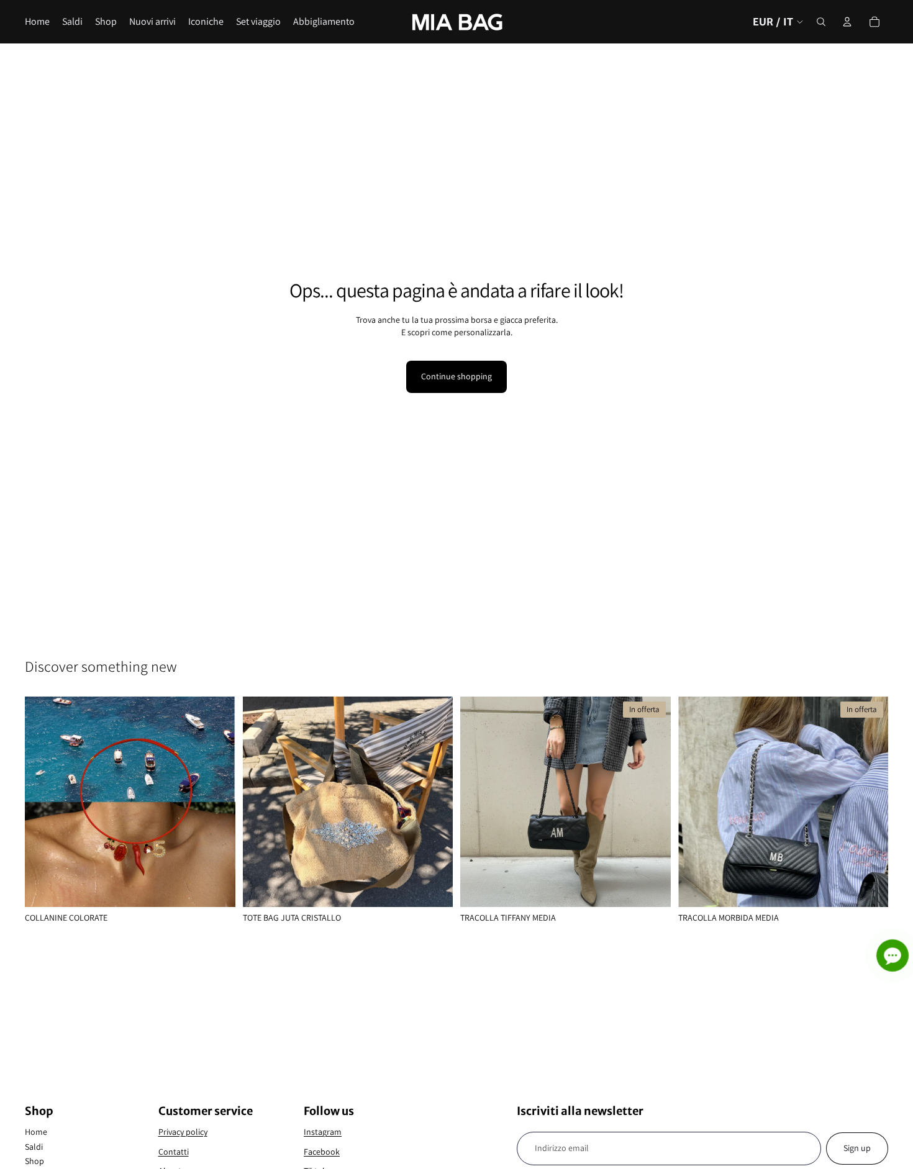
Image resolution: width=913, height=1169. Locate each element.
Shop (34, 1161)
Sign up (857, 1147)
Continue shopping (456, 376)
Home (36, 1131)
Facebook (322, 1151)
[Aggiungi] (433, 888)
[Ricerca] (821, 21)
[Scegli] (216, 888)
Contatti (173, 1151)
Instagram (323, 1131)
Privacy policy (182, 1131)
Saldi (34, 1146)
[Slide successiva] (216, 802)
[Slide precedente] (43, 802)
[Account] (847, 21)
